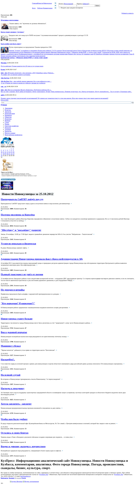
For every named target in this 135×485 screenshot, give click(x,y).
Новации (8, 128)
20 (7, 154)
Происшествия (10, 113)
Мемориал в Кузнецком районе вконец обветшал (40, 52)
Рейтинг (40, 8)
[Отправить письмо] (55, 8)
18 (3, 154)
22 (11, 154)
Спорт (7, 122)
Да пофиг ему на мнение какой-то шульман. (15, 74)
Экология (8, 112)
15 (11, 152)
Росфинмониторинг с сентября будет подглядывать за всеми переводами (43, 54)
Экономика (8, 108)
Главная (34, 3)
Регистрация (68, 4)
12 (5, 152)
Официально (47, 3)
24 (1, 155)
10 (1, 152)
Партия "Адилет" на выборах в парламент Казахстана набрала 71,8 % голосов (35, 50)
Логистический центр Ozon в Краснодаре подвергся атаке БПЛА (84, 50)
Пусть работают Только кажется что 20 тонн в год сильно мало (22, 66)
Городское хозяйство (12, 126)
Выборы (7, 120)
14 (9, 152)
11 (3, 152)
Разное (7, 124)
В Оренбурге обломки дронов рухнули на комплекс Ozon (113, 54)
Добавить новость (127, 13)
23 (13, 154)
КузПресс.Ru (43, 474)
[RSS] (55, 4)
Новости (40, 3)
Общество (8, 117)
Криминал (8, 115)
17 (1, 154)
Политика (8, 119)
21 (9, 154)
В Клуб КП (4, 100)
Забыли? (86, 4)
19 (5, 154)
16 (13, 152)
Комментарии (47, 8)
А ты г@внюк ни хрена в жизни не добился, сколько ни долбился (23, 83)
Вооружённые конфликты (13, 135)
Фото (34, 8)
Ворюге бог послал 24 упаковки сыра (80, 54)
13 (7, 152)
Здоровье (8, 129)
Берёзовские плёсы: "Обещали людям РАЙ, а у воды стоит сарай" (79, 52)
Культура (8, 110)
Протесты (8, 131)
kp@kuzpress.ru (25, 476)
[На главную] (55, 6)
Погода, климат (10, 133)
